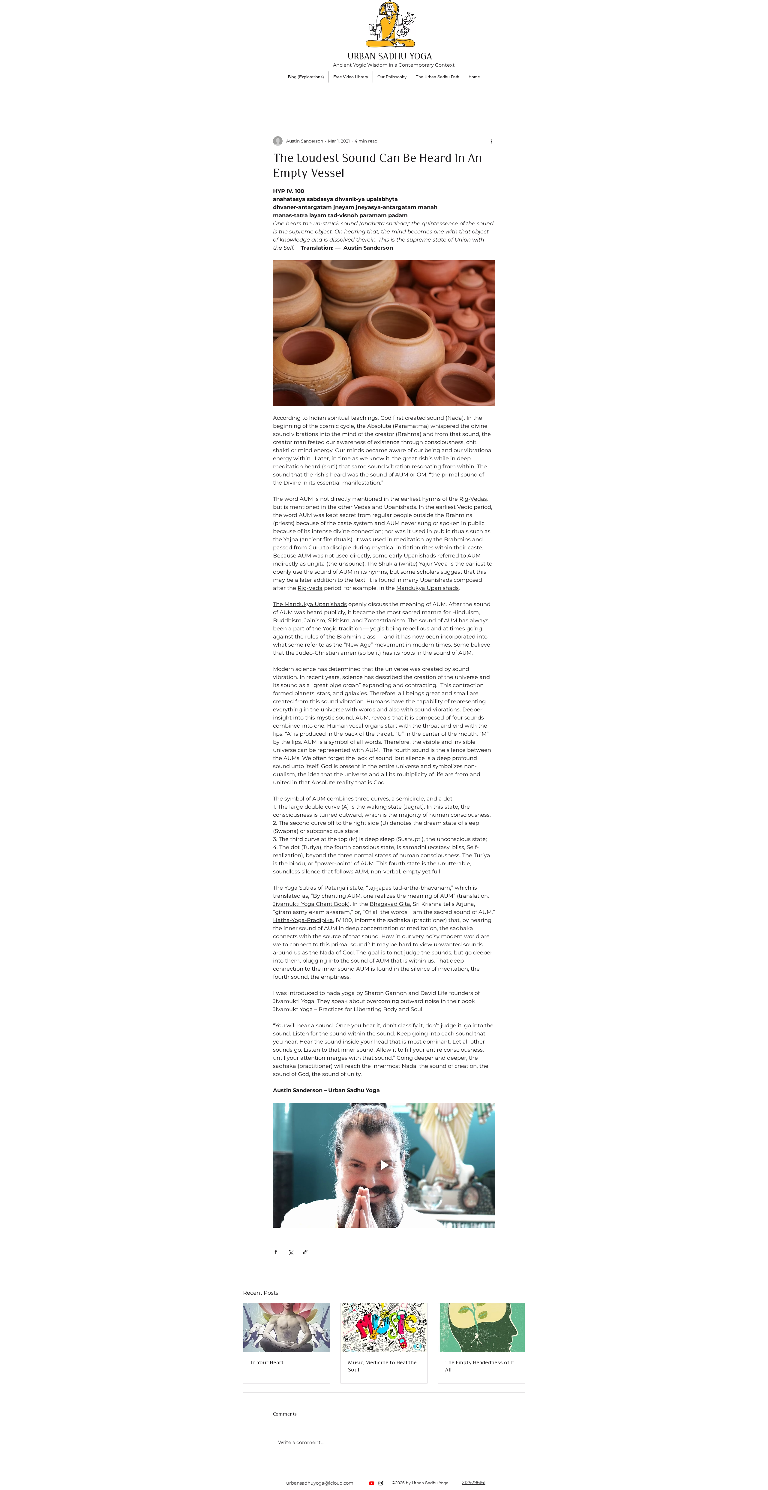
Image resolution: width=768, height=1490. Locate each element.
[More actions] (491, 141)
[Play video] (384, 1165)
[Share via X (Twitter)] (290, 1252)
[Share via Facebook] (276, 1252)
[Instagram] (381, 1483)
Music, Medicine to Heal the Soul (382, 1366)
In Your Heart (267, 1362)
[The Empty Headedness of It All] (481, 1327)
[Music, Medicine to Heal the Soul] (384, 1327)
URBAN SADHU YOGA (389, 57)
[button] (437, 77)
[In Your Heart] (286, 1327)
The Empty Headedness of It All (479, 1366)
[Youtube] (372, 1483)
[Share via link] (305, 1252)
